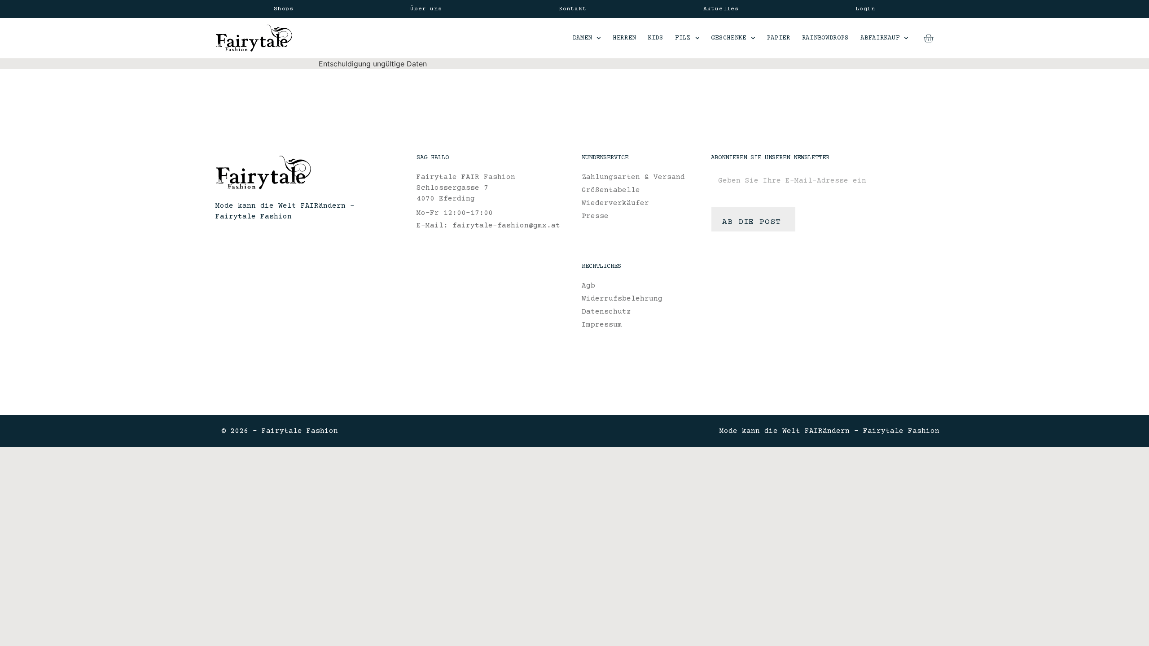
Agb (588, 286)
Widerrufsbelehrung (622, 299)
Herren (624, 38)
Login (865, 9)
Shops (284, 9)
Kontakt (573, 9)
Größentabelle (611, 190)
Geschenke (728, 38)
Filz (683, 38)
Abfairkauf (879, 38)
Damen (582, 38)
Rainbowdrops (825, 38)
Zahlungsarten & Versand (633, 177)
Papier (778, 38)
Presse (595, 216)
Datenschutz (606, 312)
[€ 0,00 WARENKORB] (928, 38)
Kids (655, 38)
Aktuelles (721, 9)
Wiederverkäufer (615, 203)
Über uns (426, 9)
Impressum (602, 325)
